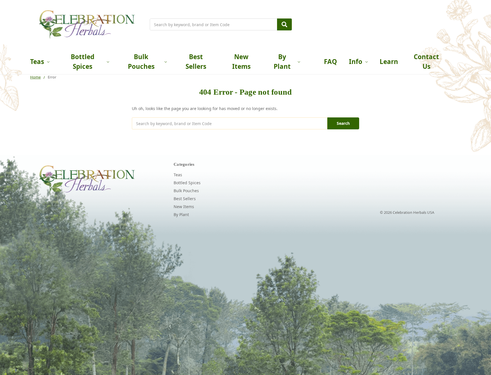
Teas (37, 61)
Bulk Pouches (141, 61)
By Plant (282, 61)
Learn (389, 61)
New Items (241, 61)
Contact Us (426, 61)
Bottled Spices (82, 61)
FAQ (330, 61)
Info (355, 61)
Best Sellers (196, 61)
